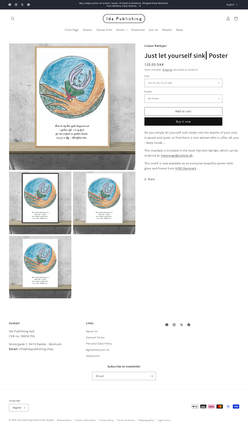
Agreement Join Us (97, 349)
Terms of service (126, 420)
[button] (13, 18)
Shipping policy (146, 420)
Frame (148, 91)
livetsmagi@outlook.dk (177, 155)
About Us (92, 331)
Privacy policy (106, 420)
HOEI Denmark (185, 168)
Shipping (167, 69)
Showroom (93, 355)
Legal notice (164, 420)
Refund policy (64, 420)
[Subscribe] (152, 376)
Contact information (85, 420)
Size (146, 76)
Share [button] (151, 179)
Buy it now (183, 121)
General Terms (95, 337)
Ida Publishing (25, 420)
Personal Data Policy (99, 343)
